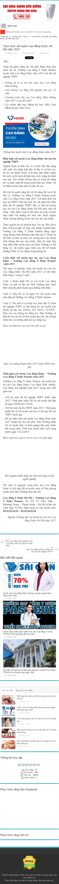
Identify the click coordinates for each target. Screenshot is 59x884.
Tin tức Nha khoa (46, 224)
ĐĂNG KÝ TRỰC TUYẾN (39, 309)
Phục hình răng (27, 875)
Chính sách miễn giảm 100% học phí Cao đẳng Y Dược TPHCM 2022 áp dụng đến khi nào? (28, 632)
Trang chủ (4, 36)
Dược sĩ (25, 172)
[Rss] (29, 871)
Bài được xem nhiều (24, 690)
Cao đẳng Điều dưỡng (43, 384)
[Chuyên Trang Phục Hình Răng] (29, 11)
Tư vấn (39, 293)
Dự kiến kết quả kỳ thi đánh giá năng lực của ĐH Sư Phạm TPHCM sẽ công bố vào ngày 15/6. (29, 671)
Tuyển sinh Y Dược (20, 36)
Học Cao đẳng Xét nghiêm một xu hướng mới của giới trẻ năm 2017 (19, 542)
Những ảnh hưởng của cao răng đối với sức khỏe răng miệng (28, 32)
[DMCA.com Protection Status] (29, 863)
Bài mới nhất (7, 690)
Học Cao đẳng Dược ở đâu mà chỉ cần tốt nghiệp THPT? (39, 550)
